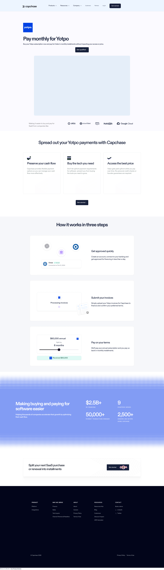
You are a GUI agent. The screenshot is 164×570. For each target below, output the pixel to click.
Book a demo (119, 506)
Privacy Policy (77, 513)
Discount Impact (99, 516)
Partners (97, 5)
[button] (52, 5)
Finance (55, 506)
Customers (88, 5)
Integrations (35, 510)
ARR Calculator (98, 520)
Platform (34, 506)
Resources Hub (98, 506)
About (75, 506)
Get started (115, 6)
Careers (75, 510)
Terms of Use (77, 516)
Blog (95, 510)
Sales (54, 510)
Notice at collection (5, 569)
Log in (104, 5)
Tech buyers (56, 513)
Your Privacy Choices (16, 569)
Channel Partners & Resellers (61, 516)
